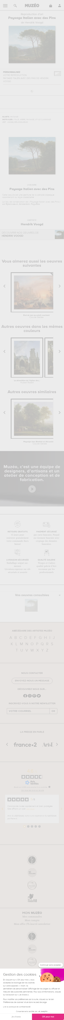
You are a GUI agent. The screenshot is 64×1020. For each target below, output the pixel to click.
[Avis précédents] (2, 809)
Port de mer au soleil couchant (36, 316)
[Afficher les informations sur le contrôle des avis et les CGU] (49, 787)
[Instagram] (29, 697)
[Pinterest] (34, 697)
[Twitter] (39, 697)
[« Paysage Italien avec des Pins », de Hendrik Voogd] (31, 605)
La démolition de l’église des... (27, 382)
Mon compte (32, 920)
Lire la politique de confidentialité (16, 1007)
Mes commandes (32, 917)
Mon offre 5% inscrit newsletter (32, 924)
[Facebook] (25, 697)
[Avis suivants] (61, 809)
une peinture (25, 195)
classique (49, 195)
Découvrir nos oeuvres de (20, 234)
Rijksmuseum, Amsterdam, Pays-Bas (23, 204)
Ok (53, 711)
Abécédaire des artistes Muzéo (32, 631)
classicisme (28, 197)
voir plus (30, 809)
